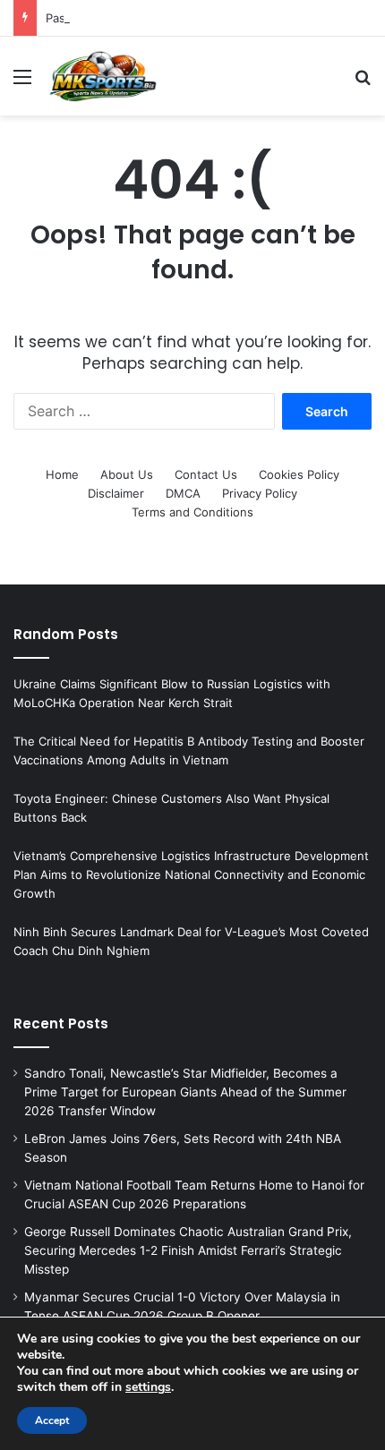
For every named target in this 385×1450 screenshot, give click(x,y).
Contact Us (206, 474)
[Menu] (22, 83)
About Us (126, 474)
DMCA (183, 493)
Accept (52, 1420)
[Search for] (363, 83)
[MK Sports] (102, 76)
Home (62, 474)
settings (148, 1387)
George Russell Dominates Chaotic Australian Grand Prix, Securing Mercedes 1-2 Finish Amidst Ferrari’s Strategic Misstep (188, 1250)
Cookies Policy (299, 474)
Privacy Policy (259, 493)
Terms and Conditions (192, 512)
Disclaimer (116, 493)
